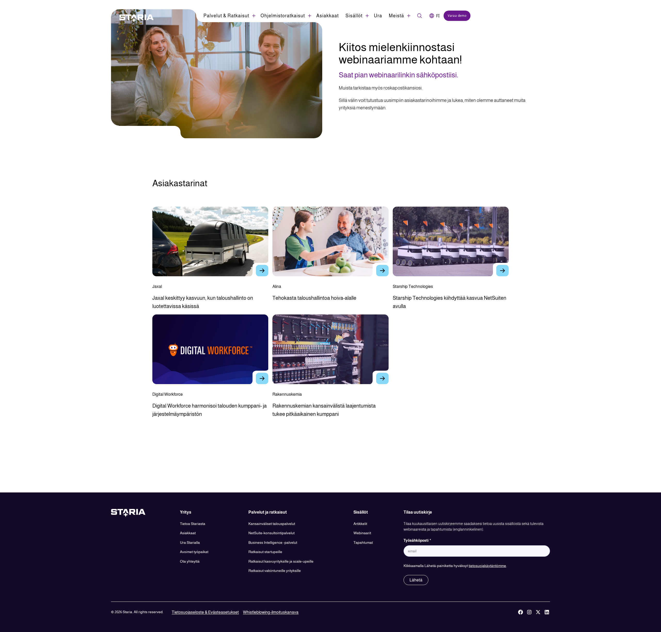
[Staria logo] (133, 18)
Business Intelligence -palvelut (272, 542)
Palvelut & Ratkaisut (226, 15)
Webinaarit (362, 533)
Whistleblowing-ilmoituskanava (270, 612)
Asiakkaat (327, 15)
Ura (378, 15)
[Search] (419, 16)
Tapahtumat (363, 542)
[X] (538, 612)
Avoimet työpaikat (194, 552)
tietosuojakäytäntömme (487, 566)
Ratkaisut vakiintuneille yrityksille (274, 571)
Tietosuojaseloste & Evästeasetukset (205, 612)
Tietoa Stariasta (192, 524)
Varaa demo (457, 15)
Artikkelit (360, 524)
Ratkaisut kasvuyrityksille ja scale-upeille (280, 561)
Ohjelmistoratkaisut (283, 15)
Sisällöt (354, 15)
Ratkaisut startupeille (265, 552)
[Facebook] (520, 612)
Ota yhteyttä (190, 561)
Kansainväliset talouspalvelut (271, 524)
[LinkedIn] (547, 612)
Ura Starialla (190, 542)
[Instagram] (529, 612)
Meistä (396, 15)
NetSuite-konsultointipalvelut (271, 533)
